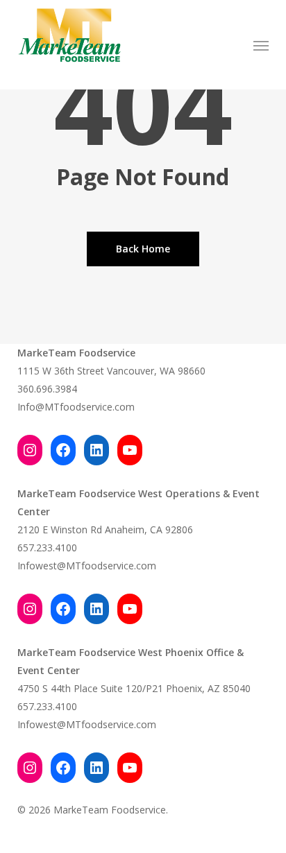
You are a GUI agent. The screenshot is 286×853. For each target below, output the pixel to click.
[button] (261, 45)
